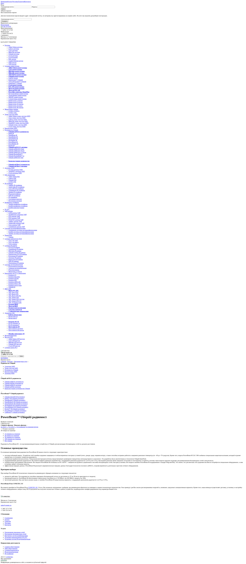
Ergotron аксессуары (15, 285)
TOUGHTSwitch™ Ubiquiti (17, 81)
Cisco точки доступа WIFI (16, 118)
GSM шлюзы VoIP (14, 213)
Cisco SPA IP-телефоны (16, 189)
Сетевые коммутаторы (12, 66)
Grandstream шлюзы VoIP (16, 226)
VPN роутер (12, 64)
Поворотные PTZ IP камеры (17, 254)
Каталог (10, 361)
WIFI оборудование (11, 548)
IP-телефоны (9, 183)
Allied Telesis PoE (14, 176)
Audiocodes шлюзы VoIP (16, 223)
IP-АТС (7, 209)
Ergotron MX (12, 280)
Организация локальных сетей (15, 532)
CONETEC (9, 557)
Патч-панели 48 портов (16, 330)
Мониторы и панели (15, 271)
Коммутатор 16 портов (15, 104)
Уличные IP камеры (14, 258)
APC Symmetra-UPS (14, 302)
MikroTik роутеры (14, 52)
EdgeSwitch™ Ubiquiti (15, 80)
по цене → (5, 427)
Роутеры (7, 45)
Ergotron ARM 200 (14, 282)
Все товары (8, 441)
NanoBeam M (12, 135)
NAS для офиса (13, 242)
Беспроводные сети (20, 361)
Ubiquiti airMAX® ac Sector (17, 152)
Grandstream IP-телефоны (16, 190)
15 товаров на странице (12, 434)
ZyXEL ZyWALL (14, 111)
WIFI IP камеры (13, 261)
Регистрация (5, 25)
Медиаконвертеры (11, 335)
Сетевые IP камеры (11, 245)
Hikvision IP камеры (14, 251)
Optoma (10, 237)
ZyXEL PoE (12, 182)
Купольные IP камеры (15, 256)
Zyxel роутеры (13, 56)
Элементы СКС (10, 313)
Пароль (34, 7)
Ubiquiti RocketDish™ (15, 154)
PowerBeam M (13, 142)
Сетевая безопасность (12, 550)
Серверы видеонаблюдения (17, 268)
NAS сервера (12, 244)
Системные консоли (15, 199)
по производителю (32, 427)
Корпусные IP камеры (15, 259)
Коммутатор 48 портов (15, 107)
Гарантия (21, 1)
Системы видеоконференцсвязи (15, 228)
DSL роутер (12, 59)
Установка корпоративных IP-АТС (16, 537)
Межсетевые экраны (11, 109)
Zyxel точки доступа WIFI (16, 126)
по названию (21, 427)
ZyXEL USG (12, 113)
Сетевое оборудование (12, 547)
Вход (2, 3)
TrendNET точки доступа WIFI (18, 123)
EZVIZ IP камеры (14, 247)
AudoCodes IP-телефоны (16, 187)
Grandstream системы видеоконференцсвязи (22, 230)
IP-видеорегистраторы (15, 266)
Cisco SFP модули (14, 340)
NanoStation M (13, 138)
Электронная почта (7, 7)
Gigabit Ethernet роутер (15, 61)
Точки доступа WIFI (11, 114)
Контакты (27, 1)
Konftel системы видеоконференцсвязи (21, 232)
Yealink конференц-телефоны (17, 204)
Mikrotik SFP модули (15, 342)
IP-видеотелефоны (14, 194)
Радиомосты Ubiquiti (11, 130)
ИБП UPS (8, 289)
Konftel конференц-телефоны (17, 206)
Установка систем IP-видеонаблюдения (17, 539)
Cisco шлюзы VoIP (14, 225)
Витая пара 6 (12, 318)
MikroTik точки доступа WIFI (18, 121)
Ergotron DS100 (13, 278)
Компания (4, 1)
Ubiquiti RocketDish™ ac (16, 156)
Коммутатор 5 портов (15, 100)
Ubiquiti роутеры (13, 54)
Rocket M (11, 145)
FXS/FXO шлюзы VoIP (15, 220)
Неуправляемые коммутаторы (18, 94)
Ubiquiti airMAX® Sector (16, 151)
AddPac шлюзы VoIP (15, 221)
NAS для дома (13, 240)
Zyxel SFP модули (14, 346)
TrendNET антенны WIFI (16, 171)
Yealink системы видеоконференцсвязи (21, 233)
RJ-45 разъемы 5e (14, 323)
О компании (9, 518)
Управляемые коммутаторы (17, 95)
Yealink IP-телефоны (15, 192)
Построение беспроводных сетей (15, 534)
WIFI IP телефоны (14, 195)
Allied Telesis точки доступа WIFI (19, 116)
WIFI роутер (12, 62)
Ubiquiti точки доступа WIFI (17, 125)
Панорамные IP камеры (16, 263)
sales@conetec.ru (6, 505)
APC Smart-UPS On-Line (16, 299)
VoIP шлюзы (9, 211)
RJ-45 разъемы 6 (13, 325)
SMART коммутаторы (15, 97)
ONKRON (11, 287)
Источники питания (15, 201)
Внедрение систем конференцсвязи (16, 536)
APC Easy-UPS (13, 292)
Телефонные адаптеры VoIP (17, 214)
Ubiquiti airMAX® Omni (16, 149)
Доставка (15, 1)
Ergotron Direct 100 (14, 283)
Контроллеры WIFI (11, 128)
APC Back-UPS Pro (14, 296)
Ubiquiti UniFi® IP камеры (16, 252)
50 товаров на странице (12, 437)
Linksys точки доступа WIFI (17, 119)
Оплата (9, 1)
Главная (3, 361)
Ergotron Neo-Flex (14, 277)
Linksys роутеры (13, 49)
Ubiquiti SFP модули (15, 344)
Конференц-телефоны (12, 202)
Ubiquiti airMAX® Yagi (15, 157)
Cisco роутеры (13, 50)
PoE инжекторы (10, 175)
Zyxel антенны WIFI (15, 173)
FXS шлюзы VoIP (14, 216)
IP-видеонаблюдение (11, 552)
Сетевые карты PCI (11, 347)
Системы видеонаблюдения (14, 264)
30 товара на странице (12, 435)
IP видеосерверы (13, 270)
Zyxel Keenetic (13, 57)
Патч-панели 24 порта (15, 328)
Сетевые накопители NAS (13, 239)
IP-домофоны (12, 197)
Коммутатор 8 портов (15, 102)
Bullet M (11, 133)
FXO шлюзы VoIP (14, 218)
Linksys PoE (12, 178)
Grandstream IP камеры (15, 249)
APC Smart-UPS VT (14, 301)
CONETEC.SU (33, 487)
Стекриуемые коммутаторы (17, 99)
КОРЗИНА (4, 358)
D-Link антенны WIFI (15, 170)
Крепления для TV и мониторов (15, 273)
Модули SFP (9, 337)
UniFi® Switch (13, 78)
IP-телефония (9, 554)
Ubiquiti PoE (12, 180)
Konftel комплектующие (16, 208)
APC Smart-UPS (13, 297)
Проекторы (8, 235)
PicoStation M (12, 140)
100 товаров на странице (13, 439)
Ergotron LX (12, 275)
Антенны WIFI (9, 168)
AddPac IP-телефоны (15, 185)
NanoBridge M (13, 137)
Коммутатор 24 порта (15, 106)
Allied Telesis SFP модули (16, 339)
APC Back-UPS (13, 294)
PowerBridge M (13, 144)
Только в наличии (8, 429)
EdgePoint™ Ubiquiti (15, 83)
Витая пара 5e (13, 316)
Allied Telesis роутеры (15, 47)
